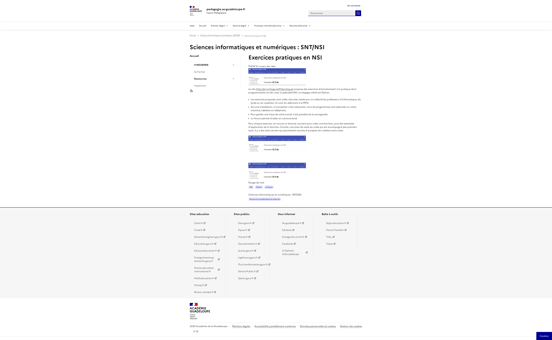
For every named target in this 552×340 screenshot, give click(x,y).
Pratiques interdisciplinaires (267, 25)
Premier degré (218, 25)
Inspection (200, 85)
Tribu (329, 237)
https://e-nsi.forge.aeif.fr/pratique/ (274, 89)
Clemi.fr (198, 223)
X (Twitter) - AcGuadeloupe (290, 252)
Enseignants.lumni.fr (293, 237)
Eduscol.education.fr (205, 250)
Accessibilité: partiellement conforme (275, 326)
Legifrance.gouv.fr (248, 257)
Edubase (287, 230)
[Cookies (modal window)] (544, 336)
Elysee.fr (242, 230)
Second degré (239, 25)
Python (259, 187)
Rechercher (358, 13)
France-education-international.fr (204, 269)
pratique (269, 187)
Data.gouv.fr (245, 223)
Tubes (329, 243)
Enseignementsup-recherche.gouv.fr (204, 259)
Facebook (287, 243)
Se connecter (354, 5)
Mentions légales (241, 326)
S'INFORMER (201, 65)
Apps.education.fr (336, 223)
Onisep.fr (199, 285)
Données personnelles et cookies (318, 326)
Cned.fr (198, 230)
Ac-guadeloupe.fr (291, 223)
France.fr (243, 237)
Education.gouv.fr (204, 243)
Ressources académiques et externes (265, 199)
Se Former (199, 72)
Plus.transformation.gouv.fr (252, 264)
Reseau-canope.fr (203, 292)
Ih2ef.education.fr (204, 278)
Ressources (200, 78)
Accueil (202, 25)
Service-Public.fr (247, 271)
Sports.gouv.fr (245, 278)
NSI (251, 187)
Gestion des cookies (351, 326)
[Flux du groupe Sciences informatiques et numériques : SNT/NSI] (217, 91)
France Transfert (335, 230)
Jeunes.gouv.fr (245, 250)
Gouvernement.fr (247, 243)
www (192, 25)
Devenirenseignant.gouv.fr (208, 237)
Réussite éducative (298, 25)
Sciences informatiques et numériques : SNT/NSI (220, 35)
